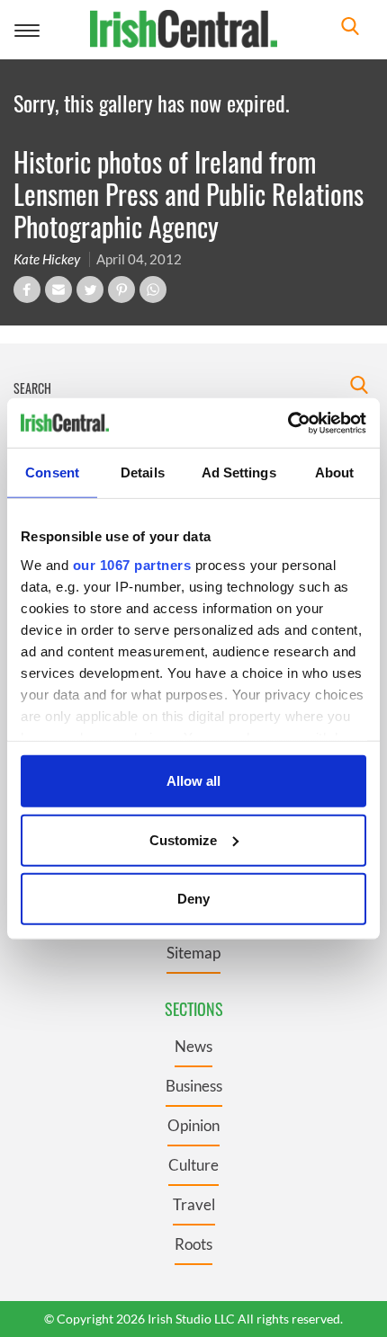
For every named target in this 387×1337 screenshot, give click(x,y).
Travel (194, 1204)
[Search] (350, 28)
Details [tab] (143, 472)
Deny (193, 898)
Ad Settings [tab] (239, 472)
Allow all (193, 781)
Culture (193, 1164)
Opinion (193, 1125)
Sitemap (193, 952)
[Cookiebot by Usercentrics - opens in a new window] (287, 422)
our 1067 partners (132, 564)
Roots (193, 1243)
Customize (183, 839)
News (193, 1046)
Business (194, 1085)
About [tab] (335, 472)
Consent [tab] (52, 472)
